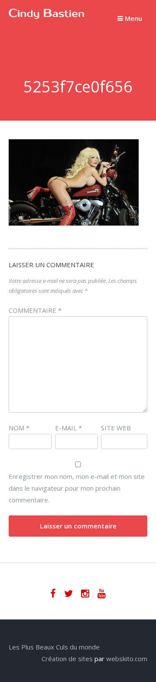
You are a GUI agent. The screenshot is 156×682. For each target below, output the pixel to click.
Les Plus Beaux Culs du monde (54, 647)
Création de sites (67, 658)
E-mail (68, 427)
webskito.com (126, 658)
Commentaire (35, 310)
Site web (116, 427)
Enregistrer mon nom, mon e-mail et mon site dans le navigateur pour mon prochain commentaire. (77, 488)
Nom (19, 427)
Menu (132, 18)
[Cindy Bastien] (46, 16)
